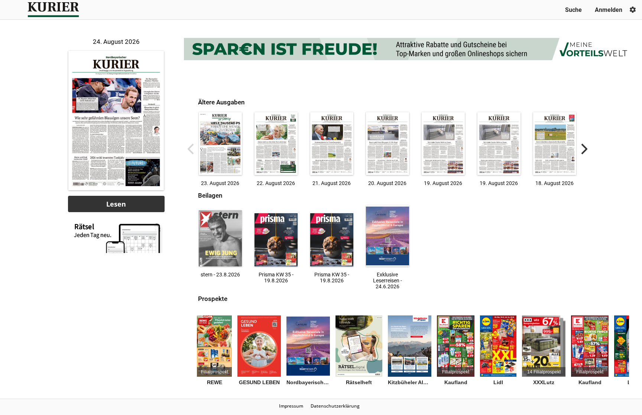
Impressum (291, 406)
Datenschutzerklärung (335, 406)
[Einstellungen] (632, 9)
